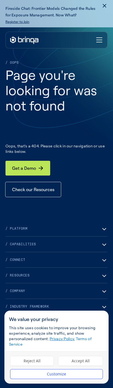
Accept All (81, 360)
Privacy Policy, (62, 338)
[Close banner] (104, 6)
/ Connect (15, 260)
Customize (56, 374)
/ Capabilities (20, 244)
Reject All (32, 360)
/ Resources (17, 275)
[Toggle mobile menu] (99, 40)
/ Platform (16, 229)
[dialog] (56, 347)
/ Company (15, 291)
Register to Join (17, 22)
